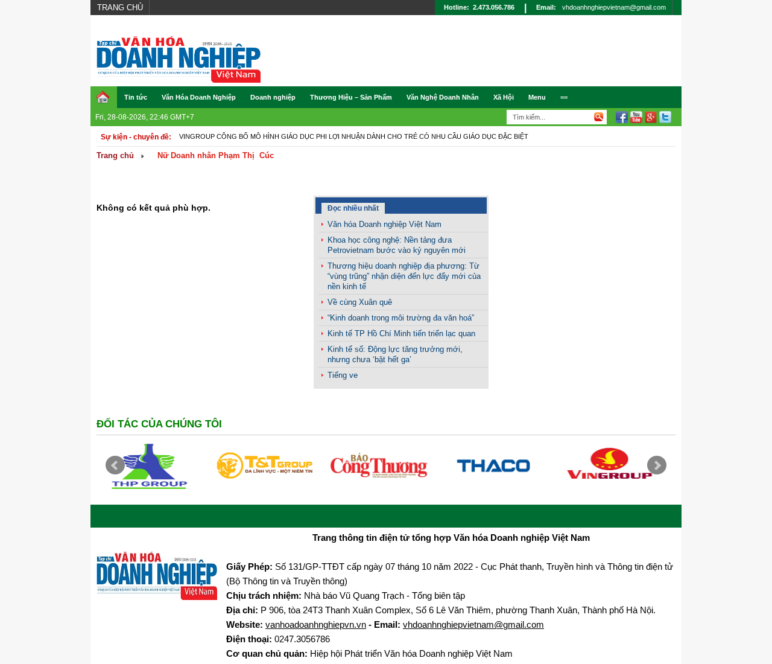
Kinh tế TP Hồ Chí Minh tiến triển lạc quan (401, 333)
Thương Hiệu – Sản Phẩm (351, 97)
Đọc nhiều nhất (353, 208)
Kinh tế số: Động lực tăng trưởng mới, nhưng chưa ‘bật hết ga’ (395, 354)
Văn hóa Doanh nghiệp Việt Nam (384, 224)
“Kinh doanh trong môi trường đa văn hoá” (400, 317)
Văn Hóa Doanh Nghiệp (199, 97)
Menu (537, 97)
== (564, 97)
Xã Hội (503, 97)
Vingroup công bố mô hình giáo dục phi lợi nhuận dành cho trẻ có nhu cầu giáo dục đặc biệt (353, 136)
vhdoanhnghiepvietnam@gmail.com (614, 7)
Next (656, 465)
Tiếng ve (342, 375)
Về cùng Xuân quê (359, 302)
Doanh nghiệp (273, 97)
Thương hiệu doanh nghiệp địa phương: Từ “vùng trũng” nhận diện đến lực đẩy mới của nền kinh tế (404, 276)
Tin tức (135, 97)
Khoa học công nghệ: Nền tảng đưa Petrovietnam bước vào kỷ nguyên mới (396, 245)
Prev (115, 465)
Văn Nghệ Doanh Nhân (443, 97)
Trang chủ (120, 7)
